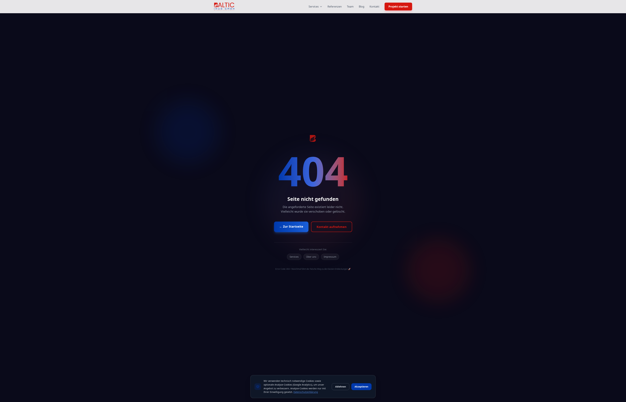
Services (314, 6)
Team (350, 6)
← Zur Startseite (291, 226)
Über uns (311, 256)
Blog (361, 6)
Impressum (330, 256)
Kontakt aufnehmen (332, 227)
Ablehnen (340, 386)
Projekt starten (398, 6)
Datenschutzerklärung (305, 392)
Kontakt (374, 6)
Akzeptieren (361, 386)
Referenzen (335, 6)
